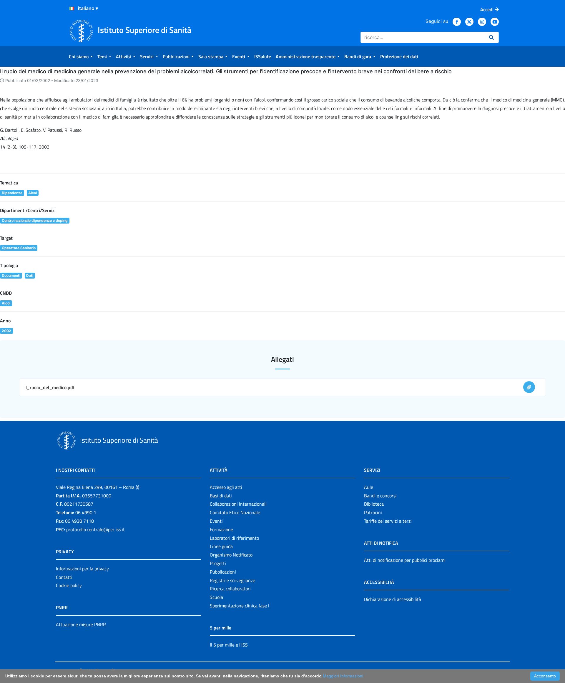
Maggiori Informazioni (343, 676)
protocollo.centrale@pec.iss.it (95, 529)
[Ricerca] (491, 37)
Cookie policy (69, 585)
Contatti (64, 577)
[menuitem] (81, 56)
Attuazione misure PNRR (81, 624)
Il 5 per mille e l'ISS (229, 644)
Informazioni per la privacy (82, 568)
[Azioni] (71, 8)
